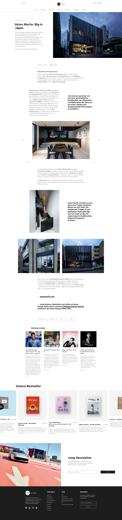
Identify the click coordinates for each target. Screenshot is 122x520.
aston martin (42, 319)
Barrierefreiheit (51, 500)
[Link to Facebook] (27, 508)
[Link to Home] (61, 4)
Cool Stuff (68, 9)
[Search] (97, 3)
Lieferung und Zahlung (67, 504)
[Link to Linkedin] (30, 508)
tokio (71, 319)
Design (60, 9)
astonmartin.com (47, 296)
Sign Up (88, 506)
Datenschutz (50, 498)
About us (84, 9)
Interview (76, 9)
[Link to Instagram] (34, 508)
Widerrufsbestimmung (67, 500)
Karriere (49, 508)
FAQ (62, 502)
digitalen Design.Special (73, 306)
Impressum (49, 496)
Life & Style (52, 9)
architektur (52, 319)
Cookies (49, 510)
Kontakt (49, 506)
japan (61, 319)
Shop (36, 9)
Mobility (43, 9)
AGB (62, 495)
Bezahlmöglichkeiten (67, 498)
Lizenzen (49, 504)
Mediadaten (50, 502)
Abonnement (65, 496)
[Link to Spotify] (37, 508)
